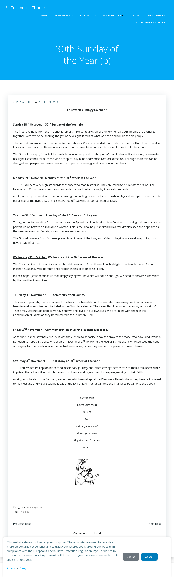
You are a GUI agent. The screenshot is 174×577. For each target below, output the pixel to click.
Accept (11, 568)
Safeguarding (156, 15)
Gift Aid (136, 15)
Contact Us (88, 15)
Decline (131, 556)
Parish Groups (111, 15)
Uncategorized (35, 507)
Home (44, 15)
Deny (23, 568)
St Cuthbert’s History (150, 22)
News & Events (63, 15)
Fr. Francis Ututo (25, 102)
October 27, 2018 (48, 102)
